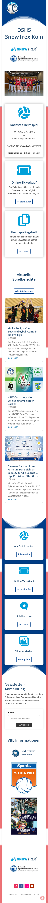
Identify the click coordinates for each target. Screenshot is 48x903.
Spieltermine (24, 554)
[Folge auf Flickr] (27, 886)
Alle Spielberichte (24, 291)
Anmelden (24, 725)
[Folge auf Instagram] (16, 886)
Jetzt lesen (24, 251)
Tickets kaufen (24, 201)
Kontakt (37, 894)
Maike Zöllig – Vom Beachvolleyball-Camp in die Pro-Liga (22, 332)
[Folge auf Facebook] (21, 886)
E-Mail (11, 713)
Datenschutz (13, 894)
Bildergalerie (24, 659)
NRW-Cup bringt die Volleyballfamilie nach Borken (21, 401)
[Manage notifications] (42, 898)
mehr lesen (13, 358)
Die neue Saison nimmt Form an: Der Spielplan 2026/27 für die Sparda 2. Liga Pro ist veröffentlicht (23, 471)
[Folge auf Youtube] (32, 886)
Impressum (26, 894)
